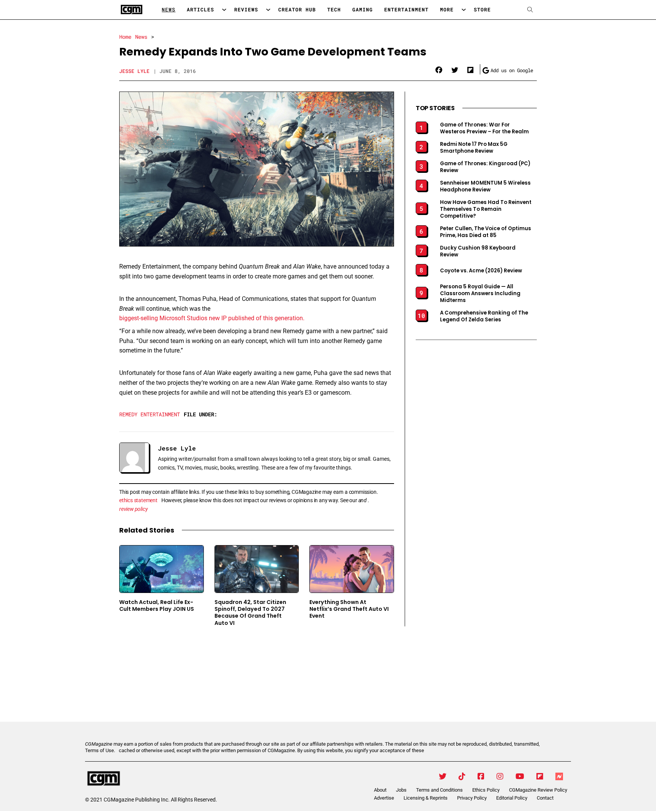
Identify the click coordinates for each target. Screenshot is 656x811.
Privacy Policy (472, 798)
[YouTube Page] (519, 776)
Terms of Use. (100, 750)
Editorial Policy (511, 798)
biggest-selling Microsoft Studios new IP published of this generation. (211, 318)
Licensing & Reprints (426, 798)
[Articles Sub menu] (224, 9)
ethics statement (138, 500)
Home (125, 36)
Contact (545, 798)
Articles (200, 9)
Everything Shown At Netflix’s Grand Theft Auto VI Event (349, 609)
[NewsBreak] (559, 776)
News (168, 9)
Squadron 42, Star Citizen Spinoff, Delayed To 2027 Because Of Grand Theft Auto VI (250, 612)
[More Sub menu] (463, 9)
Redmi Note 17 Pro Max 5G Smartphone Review (474, 148)
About (380, 790)
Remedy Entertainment (149, 414)
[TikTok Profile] (462, 776)
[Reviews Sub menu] (268, 9)
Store (482, 9)
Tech (334, 9)
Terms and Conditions (439, 790)
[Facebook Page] (481, 776)
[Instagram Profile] (500, 776)
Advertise (384, 798)
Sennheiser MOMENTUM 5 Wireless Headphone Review (485, 186)
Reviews (246, 9)
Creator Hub (297, 9)
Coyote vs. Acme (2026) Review (481, 270)
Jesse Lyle (134, 71)
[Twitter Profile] (443, 776)
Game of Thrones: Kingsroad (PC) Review (485, 167)
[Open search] (530, 9)
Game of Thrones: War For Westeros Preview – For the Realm (484, 128)
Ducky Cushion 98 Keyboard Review (478, 251)
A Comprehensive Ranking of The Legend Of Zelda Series (484, 316)
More (447, 9)
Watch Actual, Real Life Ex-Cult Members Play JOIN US (156, 606)
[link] (439, 70)
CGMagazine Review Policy (538, 790)
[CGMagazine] (149, 778)
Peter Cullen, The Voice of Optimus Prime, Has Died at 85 (485, 232)
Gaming (362, 9)
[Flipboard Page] (539, 776)
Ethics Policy (486, 790)
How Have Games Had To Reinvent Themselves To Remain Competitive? (485, 209)
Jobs (401, 790)
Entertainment (406, 9)
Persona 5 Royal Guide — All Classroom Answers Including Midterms (480, 293)
